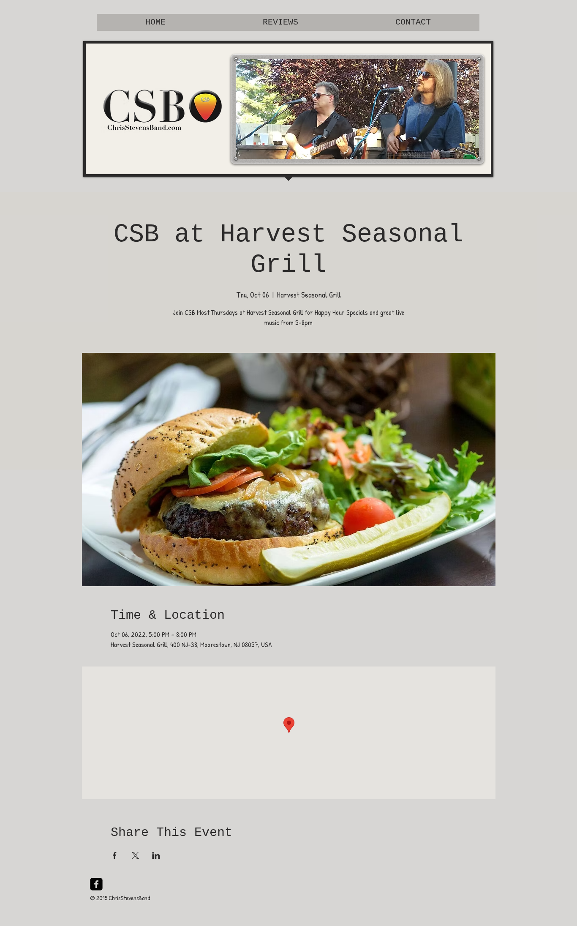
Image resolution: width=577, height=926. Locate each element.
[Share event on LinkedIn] (156, 855)
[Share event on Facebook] (115, 855)
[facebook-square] (96, 884)
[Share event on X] (135, 855)
